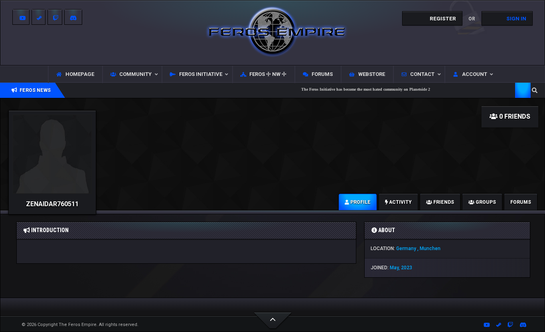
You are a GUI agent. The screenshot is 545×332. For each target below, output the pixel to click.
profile (360, 202)
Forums (520, 202)
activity (400, 202)
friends (443, 202)
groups (485, 202)
